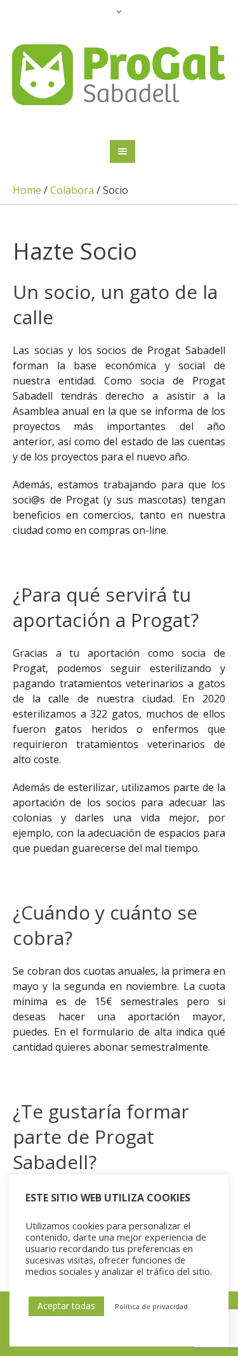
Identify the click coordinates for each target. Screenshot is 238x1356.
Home (27, 190)
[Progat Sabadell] (119, 74)
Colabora (72, 190)
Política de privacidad (151, 1306)
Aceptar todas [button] (66, 1306)
